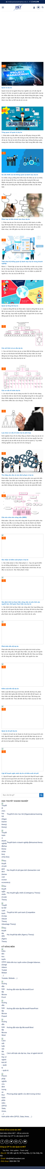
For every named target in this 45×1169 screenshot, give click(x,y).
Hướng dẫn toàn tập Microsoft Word (20, 1027)
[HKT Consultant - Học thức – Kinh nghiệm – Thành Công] (19, 7)
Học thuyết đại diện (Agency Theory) (20, 935)
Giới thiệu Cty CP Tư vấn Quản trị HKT (14, 1136)
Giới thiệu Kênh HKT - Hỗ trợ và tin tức (14, 1133)
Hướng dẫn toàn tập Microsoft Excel (20, 989)
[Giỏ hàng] (38, 7)
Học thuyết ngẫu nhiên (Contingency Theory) (23, 893)
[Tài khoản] (34, 7)
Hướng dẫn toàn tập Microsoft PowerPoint (22, 1008)
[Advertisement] (22, 35)
